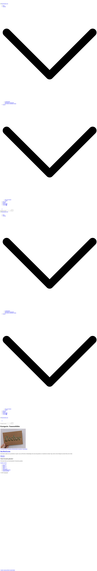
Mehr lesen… (2, 455)
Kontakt (4, 202)
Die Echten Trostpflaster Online (10, 103)
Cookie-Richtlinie (6, 470)
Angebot (4, 6)
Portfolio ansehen (3, 462)
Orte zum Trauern (8, 199)
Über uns (4, 201)
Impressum (5, 466)
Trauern (4, 104)
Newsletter (5, 464)
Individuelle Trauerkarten (9, 102)
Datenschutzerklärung (6, 469)
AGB (4, 467)
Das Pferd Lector (5, 451)
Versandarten (5, 468)
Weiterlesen (2, 456)
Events (6, 200)
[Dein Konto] (1, 207)
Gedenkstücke (7, 101)
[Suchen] (12, 210)
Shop (4, 5)
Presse (4, 465)
